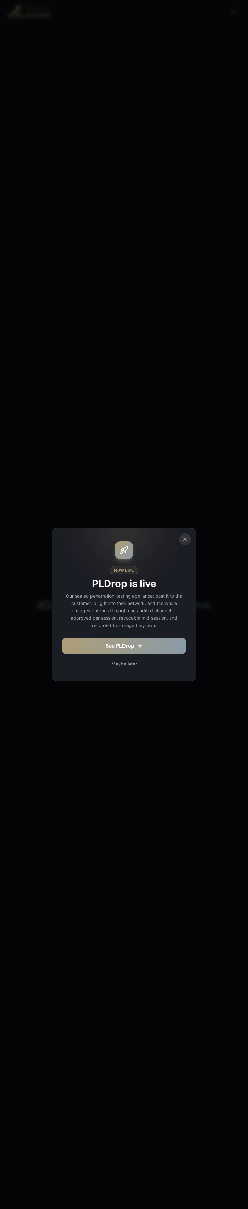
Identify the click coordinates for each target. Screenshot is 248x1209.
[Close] (185, 539)
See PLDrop (120, 646)
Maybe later (124, 663)
